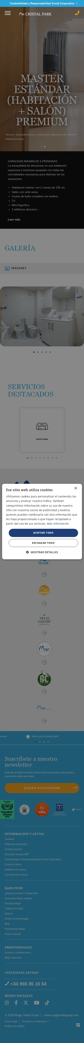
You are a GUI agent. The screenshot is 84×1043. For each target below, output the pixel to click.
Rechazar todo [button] (43, 543)
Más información (58, 523)
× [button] (75, 488)
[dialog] (42, 521)
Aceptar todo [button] (43, 532)
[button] (42, 552)
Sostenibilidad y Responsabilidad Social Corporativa (42, 3)
